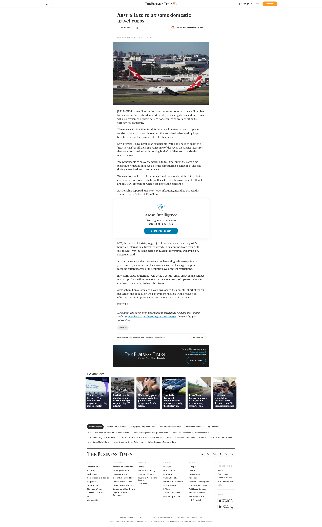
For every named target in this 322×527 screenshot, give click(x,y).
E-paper (192, 467)
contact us (132, 517)
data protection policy (195, 517)
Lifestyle (167, 467)
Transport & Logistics (122, 485)
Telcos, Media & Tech (122, 481)
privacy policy (150, 517)
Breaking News (93, 467)
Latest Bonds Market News (98, 442)
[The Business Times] (159, 3)
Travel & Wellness (171, 492)
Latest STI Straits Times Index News (180, 437)
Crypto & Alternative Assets (147, 479)
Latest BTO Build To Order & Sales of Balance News (140, 437)
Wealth (141, 467)
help (141, 517)
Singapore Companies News (143, 426)
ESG (88, 496)
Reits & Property (119, 474)
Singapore (91, 481)
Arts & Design (169, 485)
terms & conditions (164, 517)
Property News (213, 426)
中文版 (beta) (195, 500)
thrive (220, 470)
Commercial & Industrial (98, 478)
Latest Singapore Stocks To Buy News (128, 442)
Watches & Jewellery (173, 481)
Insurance (142, 484)
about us (122, 517)
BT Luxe (166, 489)
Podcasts (193, 478)
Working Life (92, 500)
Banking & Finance (120, 470)
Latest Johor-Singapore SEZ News (101, 437)
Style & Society (170, 478)
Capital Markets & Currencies (120, 493)
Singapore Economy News (170, 426)
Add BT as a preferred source (189, 28)
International (93, 485)
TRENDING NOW (95, 373)
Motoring (167, 474)
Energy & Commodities (122, 478)
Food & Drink (169, 470)
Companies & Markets (122, 467)
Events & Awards (196, 496)
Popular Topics (95, 426)
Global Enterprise (225, 481)
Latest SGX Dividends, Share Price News (215, 437)
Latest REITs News (193, 426)
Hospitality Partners (172, 496)
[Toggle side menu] (47, 4)
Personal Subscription (199, 481)
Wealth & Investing (146, 470)
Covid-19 (123, 328)
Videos (192, 470)
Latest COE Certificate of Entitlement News (190, 433)
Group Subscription (198, 485)
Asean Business (224, 477)
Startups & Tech (94, 489)
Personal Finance (146, 474)
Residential (92, 474)
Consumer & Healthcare (123, 489)
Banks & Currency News (116, 426)
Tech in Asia (222, 474)
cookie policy (179, 517)
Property (91, 470)
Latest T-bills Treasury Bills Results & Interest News (108, 433)
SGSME (220, 485)
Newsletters (194, 474)
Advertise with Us (197, 492)
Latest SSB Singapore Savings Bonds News (150, 433)
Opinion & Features (96, 492)
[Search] (51, 4)
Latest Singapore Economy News (162, 442)
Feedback (198, 337)
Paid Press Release (197, 489)
